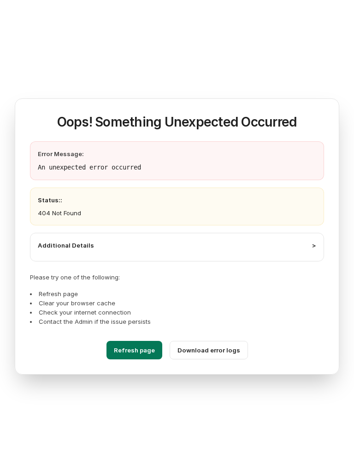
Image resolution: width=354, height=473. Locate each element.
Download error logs (208, 350)
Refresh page (134, 350)
